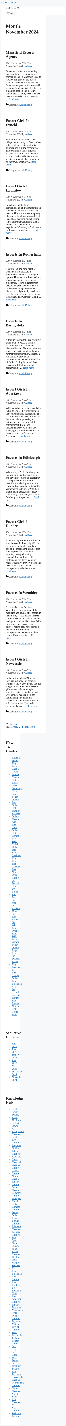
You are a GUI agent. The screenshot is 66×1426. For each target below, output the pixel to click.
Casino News (15, 1174)
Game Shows (15, 1244)
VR (14, 1405)
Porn (14, 1332)
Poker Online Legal (15, 947)
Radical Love (12, 8)
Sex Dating (15, 1359)
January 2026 (15, 1056)
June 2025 (14, 1061)
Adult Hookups (16, 1119)
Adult (14, 1109)
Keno (14, 1268)
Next (34, 726)
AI (13, 1128)
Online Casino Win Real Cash (15, 822)
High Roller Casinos (16, 1251)
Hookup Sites (16, 1258)
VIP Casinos (16, 1401)
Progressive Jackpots (17, 1336)
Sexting (15, 1368)
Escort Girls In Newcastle (17, 661)
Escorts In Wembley (22, 593)
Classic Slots (15, 1202)
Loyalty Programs (16, 1306)
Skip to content (8, 2)
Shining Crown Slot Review (15, 778)
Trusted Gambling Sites (17, 788)
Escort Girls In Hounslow (17, 188)
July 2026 (14, 1045)
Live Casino (15, 1278)
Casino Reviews (16, 1180)
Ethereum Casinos (16, 1227)
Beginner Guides (16, 1146)
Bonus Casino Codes (15, 769)
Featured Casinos (16, 1233)
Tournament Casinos (18, 1384)
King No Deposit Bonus (15, 957)
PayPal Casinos (16, 1328)
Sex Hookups (16, 1364)
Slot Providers (16, 1373)
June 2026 (14, 1050)
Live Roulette (16, 1283)
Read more (14, 99)
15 (25, 726)
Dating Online (15, 1213)
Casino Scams (15, 1186)
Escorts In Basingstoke (15, 323)
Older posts (14, 724)
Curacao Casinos (16, 1208)
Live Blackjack (17, 1272)
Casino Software (16, 1191)
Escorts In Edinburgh (23, 457)
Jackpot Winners (16, 1264)
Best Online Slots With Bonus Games (15, 935)
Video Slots (15, 1395)
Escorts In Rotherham (23, 254)
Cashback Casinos (16, 1163)
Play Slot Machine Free (16, 865)
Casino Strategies (16, 1197)
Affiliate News (16, 1124)
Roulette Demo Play (16, 760)
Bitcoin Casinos (16, 1152)
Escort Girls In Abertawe (17, 391)
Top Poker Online (15, 797)
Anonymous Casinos (18, 1133)
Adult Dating (25, 104)
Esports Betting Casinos (16, 1221)
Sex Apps (14, 1347)
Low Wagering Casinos (16, 1299)
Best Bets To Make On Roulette (16, 901)
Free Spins (14, 1239)
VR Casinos (16, 1409)
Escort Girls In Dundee (17, 524)
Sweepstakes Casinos (18, 1378)
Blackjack (17, 1156)
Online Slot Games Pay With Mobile (15, 837)
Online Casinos (16, 1317)
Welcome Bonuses (16, 1414)
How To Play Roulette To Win (16, 918)
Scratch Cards (15, 1342)
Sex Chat (14, 1353)
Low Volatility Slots (16, 1290)
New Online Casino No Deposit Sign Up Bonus (15, 882)
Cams (14, 1159)
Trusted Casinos (16, 1389)
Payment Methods (16, 1322)
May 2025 (14, 1067)
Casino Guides (15, 1169)
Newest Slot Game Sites (15, 1010)
